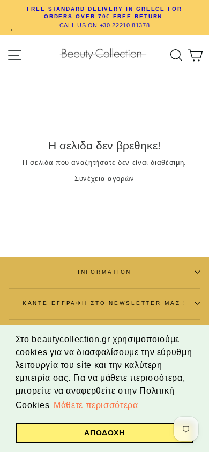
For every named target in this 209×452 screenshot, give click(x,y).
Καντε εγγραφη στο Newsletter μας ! (105, 303)
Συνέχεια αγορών (104, 179)
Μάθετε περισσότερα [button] (96, 405)
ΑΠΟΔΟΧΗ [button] (104, 432)
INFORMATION (105, 272)
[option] (104, 17)
